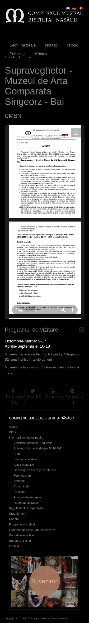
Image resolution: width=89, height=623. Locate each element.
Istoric (72, 45)
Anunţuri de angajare (27, 497)
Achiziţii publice (24, 464)
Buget (17, 454)
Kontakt (42, 54)
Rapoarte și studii (20, 540)
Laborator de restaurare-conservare (32, 530)
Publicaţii (17, 54)
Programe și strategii (22, 524)
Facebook (14, 399)
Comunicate (21, 486)
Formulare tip (22, 475)
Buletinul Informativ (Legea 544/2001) (38, 448)
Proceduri (20, 492)
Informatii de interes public (26, 437)
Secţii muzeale (22, 45)
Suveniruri (44, 582)
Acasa (13, 426)
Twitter (34, 396)
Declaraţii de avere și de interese (35, 470)
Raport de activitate (26, 502)
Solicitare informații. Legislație (33, 443)
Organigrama (17, 513)
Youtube (54, 396)
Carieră (14, 519)
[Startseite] (44, 15)
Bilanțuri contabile (25, 459)
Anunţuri (19, 481)
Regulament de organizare (26, 508)
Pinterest (73, 399)
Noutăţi (51, 45)
